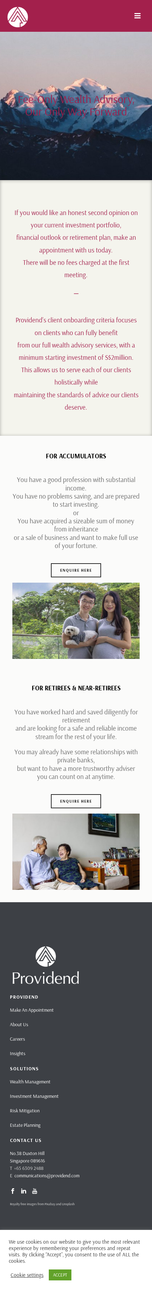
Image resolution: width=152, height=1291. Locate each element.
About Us (19, 1024)
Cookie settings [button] (27, 1275)
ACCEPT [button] (60, 1275)
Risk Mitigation (25, 1110)
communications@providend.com (47, 1175)
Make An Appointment (32, 1010)
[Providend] (3, 16)
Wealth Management (30, 1081)
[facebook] (13, 1191)
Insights (17, 1053)
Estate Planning (25, 1125)
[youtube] (34, 1191)
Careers (17, 1039)
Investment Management (34, 1096)
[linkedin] (24, 1191)
